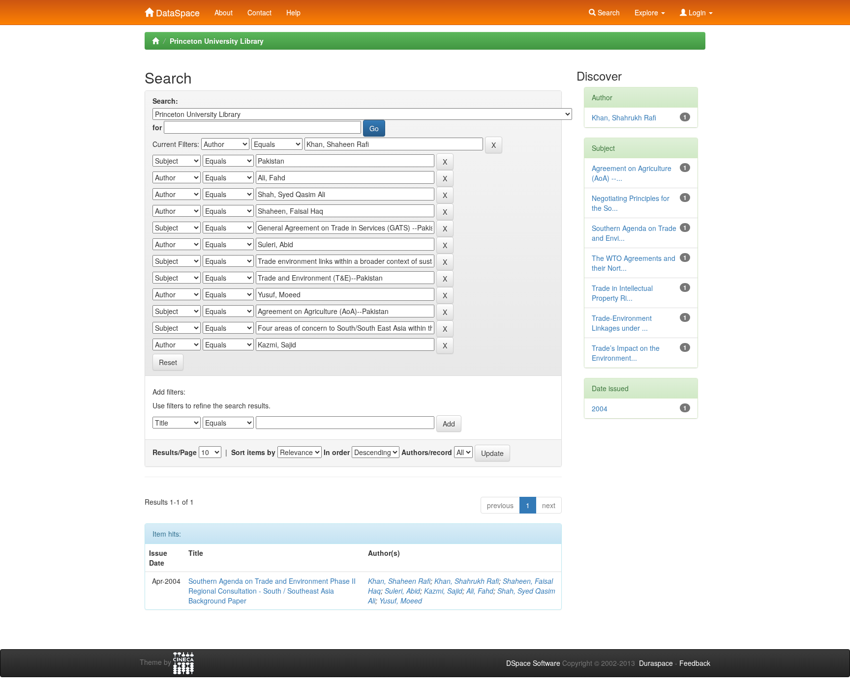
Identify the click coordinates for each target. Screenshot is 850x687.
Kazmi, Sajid (443, 591)
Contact (259, 12)
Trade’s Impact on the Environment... (626, 353)
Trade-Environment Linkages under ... (622, 323)
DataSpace (176, 10)
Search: (165, 101)
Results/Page (174, 452)
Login (697, 12)
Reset (168, 362)
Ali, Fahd (479, 591)
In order (337, 452)
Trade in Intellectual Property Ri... (622, 293)
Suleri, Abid (402, 591)
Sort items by (253, 452)
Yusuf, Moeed (400, 600)
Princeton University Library (217, 41)
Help (293, 12)
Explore (647, 12)
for (157, 127)
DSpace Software (533, 663)
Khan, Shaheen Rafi (399, 581)
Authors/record (426, 452)
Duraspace (656, 663)
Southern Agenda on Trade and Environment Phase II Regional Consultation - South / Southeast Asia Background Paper (272, 590)
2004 (599, 408)
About (223, 12)
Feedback (694, 663)
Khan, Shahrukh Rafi (466, 581)
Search (608, 12)
